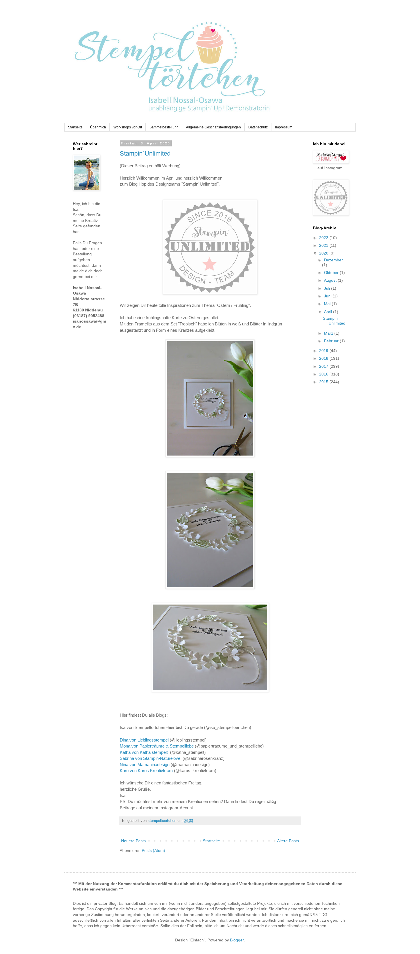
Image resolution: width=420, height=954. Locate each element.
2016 (324, 374)
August (331, 280)
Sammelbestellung (164, 127)
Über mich (98, 127)
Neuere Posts (133, 840)
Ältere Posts (288, 840)
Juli (327, 288)
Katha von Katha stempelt (144, 752)
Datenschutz (258, 127)
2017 (324, 366)
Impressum (283, 127)
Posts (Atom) (153, 850)
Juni (328, 296)
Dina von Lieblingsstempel (144, 740)
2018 (324, 358)
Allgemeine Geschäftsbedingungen (213, 127)
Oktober (332, 272)
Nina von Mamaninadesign (144, 764)
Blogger (237, 940)
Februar (332, 341)
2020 (324, 253)
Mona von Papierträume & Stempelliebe (157, 746)
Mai (328, 303)
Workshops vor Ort (127, 127)
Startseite (75, 127)
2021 (324, 245)
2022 (324, 237)
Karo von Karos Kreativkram (146, 770)
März (329, 333)
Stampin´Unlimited (145, 153)
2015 (324, 381)
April (328, 311)
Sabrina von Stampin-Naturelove (151, 758)
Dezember (333, 260)
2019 (324, 350)
